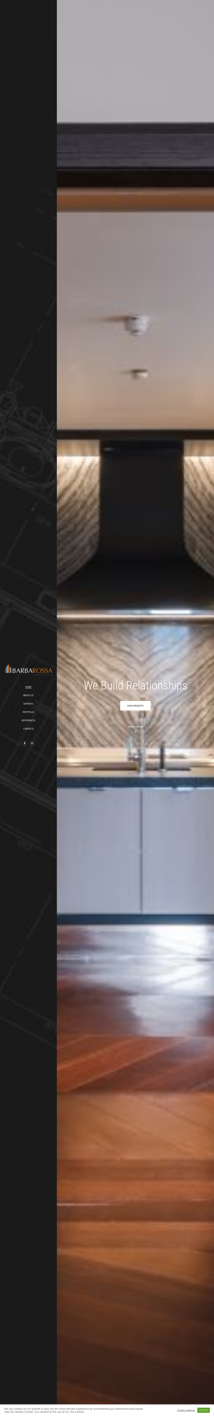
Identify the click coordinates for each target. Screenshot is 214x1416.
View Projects (135, 705)
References (28, 720)
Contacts (28, 728)
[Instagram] (32, 743)
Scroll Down (135, 727)
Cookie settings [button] (186, 1410)
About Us (28, 695)
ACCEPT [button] (203, 1410)
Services (28, 703)
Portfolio (28, 712)
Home (28, 687)
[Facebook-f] (24, 743)
